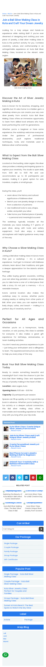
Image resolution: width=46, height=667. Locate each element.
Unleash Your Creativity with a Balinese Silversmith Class (24, 463)
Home (4, 14)
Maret (5, 641)
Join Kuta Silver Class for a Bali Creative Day (33, 495)
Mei (4, 638)
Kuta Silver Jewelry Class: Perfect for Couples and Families (15, 591)
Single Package (10, 543)
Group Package (11, 555)
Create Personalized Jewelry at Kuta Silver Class (24, 445)
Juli (4, 633)
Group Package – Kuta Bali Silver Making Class (19, 599)
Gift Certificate (11, 559)
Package (28, 619)
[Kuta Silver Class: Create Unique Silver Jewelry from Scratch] (33, 503)
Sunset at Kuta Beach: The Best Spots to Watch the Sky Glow (18, 606)
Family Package (11, 551)
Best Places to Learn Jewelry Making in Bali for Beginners (23, 454)
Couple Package (11, 547)
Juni (5, 636)
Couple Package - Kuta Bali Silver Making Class (16, 582)
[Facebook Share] (12, 477)
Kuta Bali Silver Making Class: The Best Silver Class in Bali (13, 508)
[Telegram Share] (19, 477)
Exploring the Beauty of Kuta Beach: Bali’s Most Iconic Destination (12, 496)
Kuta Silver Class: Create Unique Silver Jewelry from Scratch (25, 427)
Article (10, 14)
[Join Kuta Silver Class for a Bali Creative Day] (33, 491)
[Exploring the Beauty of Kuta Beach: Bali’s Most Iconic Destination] (13, 491)
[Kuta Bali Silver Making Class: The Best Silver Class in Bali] (13, 503)
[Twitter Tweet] (5, 477)
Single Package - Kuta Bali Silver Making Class (18, 575)
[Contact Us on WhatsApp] (5, 655)
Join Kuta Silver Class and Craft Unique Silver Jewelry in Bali (25, 436)
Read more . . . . (17, 430)
